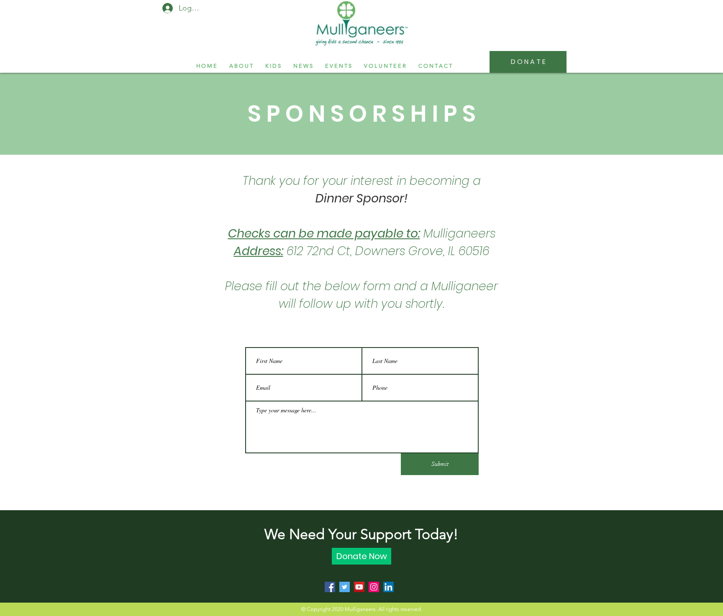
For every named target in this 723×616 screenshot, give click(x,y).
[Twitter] (344, 587)
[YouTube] (359, 587)
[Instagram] (374, 587)
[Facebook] (330, 587)
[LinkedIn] (388, 587)
